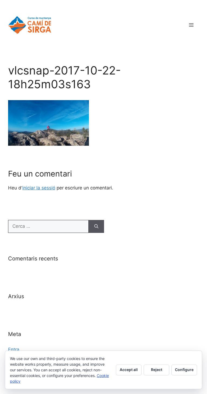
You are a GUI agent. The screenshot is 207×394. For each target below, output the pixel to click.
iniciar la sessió (38, 188)
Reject (156, 369)
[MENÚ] (191, 25)
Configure (184, 369)
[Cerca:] (48, 226)
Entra (13, 349)
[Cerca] (96, 226)
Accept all (129, 369)
